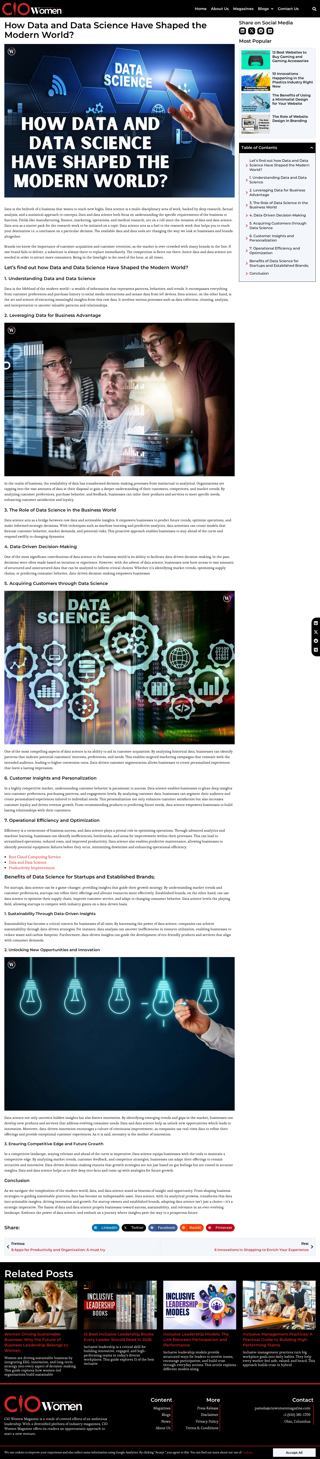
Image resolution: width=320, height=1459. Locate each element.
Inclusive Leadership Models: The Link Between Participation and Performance (196, 1340)
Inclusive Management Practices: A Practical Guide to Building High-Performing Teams (277, 1340)
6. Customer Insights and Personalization (271, 238)
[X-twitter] (251, 30)
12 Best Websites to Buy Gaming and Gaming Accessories (290, 56)
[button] (314, 8)
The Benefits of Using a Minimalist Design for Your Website (291, 99)
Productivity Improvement (32, 867)
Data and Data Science (28, 862)
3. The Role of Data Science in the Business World (278, 205)
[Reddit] (260, 30)
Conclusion (259, 273)
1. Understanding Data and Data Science (278, 180)
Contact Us (288, 9)
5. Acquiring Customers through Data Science (278, 225)
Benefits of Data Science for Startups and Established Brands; (279, 263)
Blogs (263, 9)
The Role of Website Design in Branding (290, 119)
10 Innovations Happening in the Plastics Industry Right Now (292, 80)
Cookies (247, 1452)
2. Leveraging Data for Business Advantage (277, 192)
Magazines (243, 9)
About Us (220, 9)
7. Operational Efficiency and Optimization (274, 250)
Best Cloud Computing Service (35, 856)
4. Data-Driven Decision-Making (277, 215)
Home (201, 9)
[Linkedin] (242, 30)
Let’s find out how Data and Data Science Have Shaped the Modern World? (279, 165)
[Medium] (269, 30)
